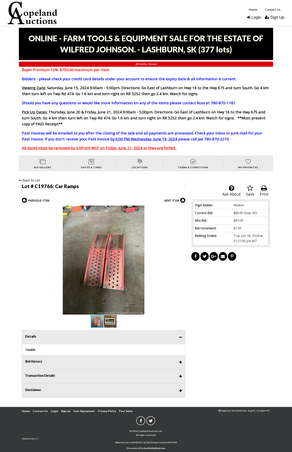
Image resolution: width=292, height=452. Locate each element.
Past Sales (126, 411)
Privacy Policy (107, 411)
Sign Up (277, 17)
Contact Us (272, 9)
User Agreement (84, 411)
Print (264, 194)
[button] (182, 209)
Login (256, 17)
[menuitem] (253, 9)
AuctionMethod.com (154, 448)
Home (253, 9)
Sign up (65, 411)
